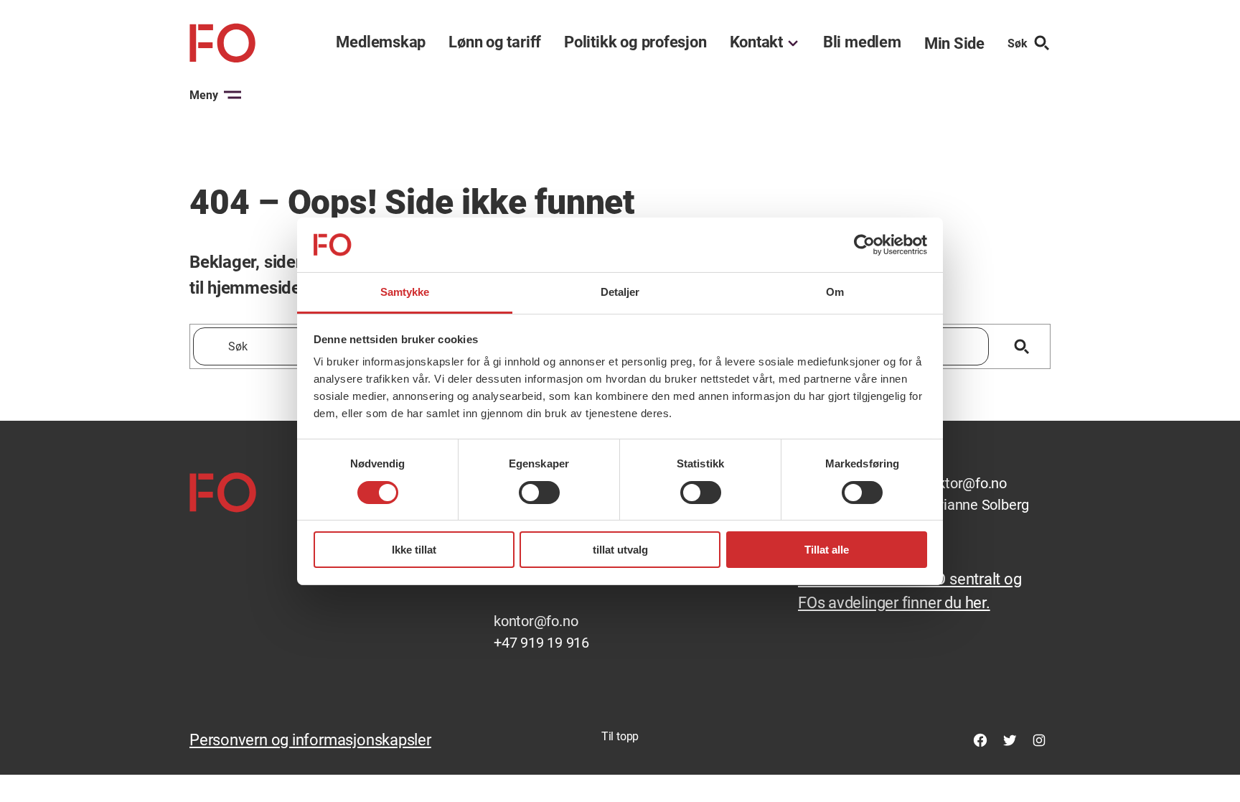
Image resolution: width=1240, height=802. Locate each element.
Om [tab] (835, 292)
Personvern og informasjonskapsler (310, 740)
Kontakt (756, 42)
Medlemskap (381, 42)
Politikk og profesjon (635, 42)
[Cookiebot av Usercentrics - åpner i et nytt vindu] (864, 245)
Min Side (954, 43)
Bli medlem (862, 42)
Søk (1018, 43)
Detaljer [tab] (620, 292)
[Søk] (1021, 346)
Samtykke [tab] (405, 292)
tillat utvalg (620, 550)
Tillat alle (826, 550)
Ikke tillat (414, 550)
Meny (203, 95)
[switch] (539, 492)
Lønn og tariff (494, 42)
